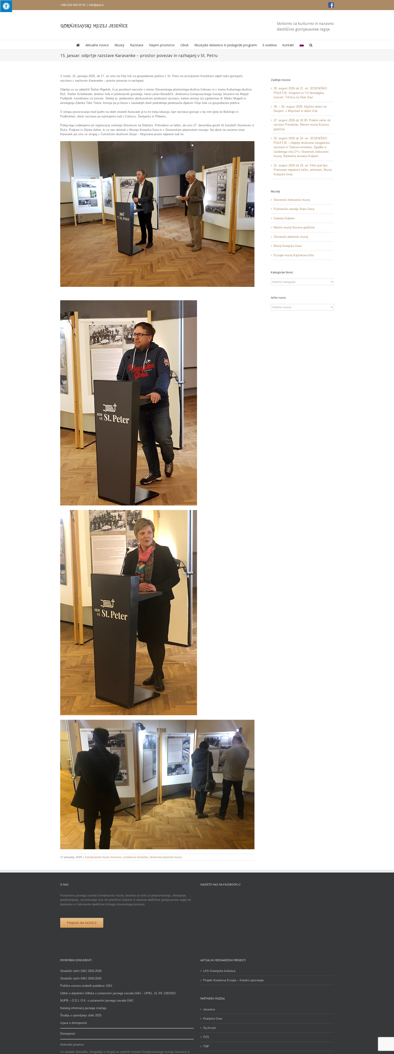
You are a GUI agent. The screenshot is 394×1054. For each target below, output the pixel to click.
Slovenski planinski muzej (166, 857)
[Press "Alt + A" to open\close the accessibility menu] (6, 6)
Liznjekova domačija (135, 857)
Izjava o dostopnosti (73, 1023)
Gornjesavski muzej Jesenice (103, 857)
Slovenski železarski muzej (292, 200)
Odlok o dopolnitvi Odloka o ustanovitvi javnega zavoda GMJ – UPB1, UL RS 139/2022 (118, 993)
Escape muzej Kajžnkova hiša (294, 255)
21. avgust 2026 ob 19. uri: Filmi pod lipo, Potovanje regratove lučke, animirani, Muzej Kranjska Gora (303, 170)
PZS (206, 1037)
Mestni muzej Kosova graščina (294, 227)
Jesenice (209, 1009)
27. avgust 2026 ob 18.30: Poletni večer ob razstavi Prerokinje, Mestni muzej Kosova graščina (302, 125)
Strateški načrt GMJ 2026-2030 (80, 971)
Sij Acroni (209, 1028)
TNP (206, 1046)
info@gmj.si (96, 5)
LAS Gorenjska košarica (219, 971)
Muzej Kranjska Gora (287, 246)
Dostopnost (67, 1033)
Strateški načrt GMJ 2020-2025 (80, 978)
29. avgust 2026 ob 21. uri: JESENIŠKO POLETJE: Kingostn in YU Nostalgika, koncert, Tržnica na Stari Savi (300, 93)
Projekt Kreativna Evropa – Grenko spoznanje (233, 980)
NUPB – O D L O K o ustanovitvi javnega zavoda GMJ (96, 1000)
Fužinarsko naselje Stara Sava (294, 209)
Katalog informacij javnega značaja (83, 1008)
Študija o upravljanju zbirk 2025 (80, 1015)
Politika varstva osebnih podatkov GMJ (86, 985)
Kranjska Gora (212, 1018)
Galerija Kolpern (284, 218)
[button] (310, 44)
